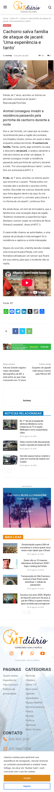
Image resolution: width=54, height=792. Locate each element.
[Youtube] (42, 653)
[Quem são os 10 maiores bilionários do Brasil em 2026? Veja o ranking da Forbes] (10, 564)
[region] (27, 771)
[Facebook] (15, 331)
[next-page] (10, 471)
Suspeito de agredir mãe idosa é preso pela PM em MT (41, 370)
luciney (8, 55)
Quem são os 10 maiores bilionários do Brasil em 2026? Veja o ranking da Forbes (35, 563)
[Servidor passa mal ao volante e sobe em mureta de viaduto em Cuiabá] (10, 460)
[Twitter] (22, 331)
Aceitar (27, 778)
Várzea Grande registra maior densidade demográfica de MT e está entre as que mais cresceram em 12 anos (14, 374)
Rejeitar (27, 786)
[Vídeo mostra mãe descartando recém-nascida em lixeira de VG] (10, 446)
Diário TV (14, 18)
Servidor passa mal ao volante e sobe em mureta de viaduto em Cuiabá (35, 459)
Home (5, 18)
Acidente (7, 463)
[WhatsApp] (29, 331)
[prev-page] (5, 471)
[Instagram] (11, 653)
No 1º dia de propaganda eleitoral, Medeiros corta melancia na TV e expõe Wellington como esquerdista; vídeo (34, 427)
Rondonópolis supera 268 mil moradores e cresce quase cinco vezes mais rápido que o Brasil (35, 547)
